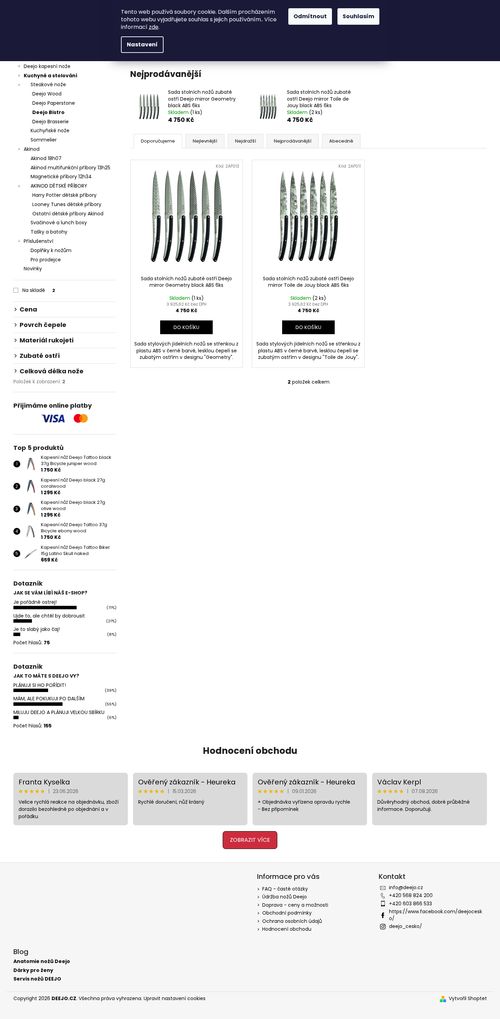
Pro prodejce (46, 259)
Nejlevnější (205, 141)
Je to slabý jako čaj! (36, 629)
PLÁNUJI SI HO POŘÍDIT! (39, 685)
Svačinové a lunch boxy (59, 222)
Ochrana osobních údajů (292, 921)
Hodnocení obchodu (250, 751)
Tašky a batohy (49, 231)
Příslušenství (38, 241)
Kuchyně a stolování (50, 75)
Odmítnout (310, 16)
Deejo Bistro (48, 112)
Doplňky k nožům (51, 250)
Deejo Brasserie (50, 121)
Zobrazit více (250, 840)
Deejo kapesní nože (47, 66)
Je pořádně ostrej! (35, 602)
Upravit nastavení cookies (174, 998)
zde (153, 27)
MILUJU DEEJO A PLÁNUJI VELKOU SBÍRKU (58, 712)
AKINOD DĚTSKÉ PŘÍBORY (59, 185)
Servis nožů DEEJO (37, 979)
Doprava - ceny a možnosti (295, 905)
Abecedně (341, 141)
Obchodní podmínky (287, 912)
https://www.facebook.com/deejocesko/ (435, 914)
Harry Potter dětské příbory (64, 195)
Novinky (33, 268)
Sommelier (44, 139)
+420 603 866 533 (410, 903)
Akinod (32, 149)
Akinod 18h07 (46, 158)
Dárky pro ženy (33, 970)
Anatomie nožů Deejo (41, 961)
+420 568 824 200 (411, 895)
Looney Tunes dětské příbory (66, 204)
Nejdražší (245, 141)
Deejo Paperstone (53, 103)
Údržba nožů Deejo (284, 896)
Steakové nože (48, 84)
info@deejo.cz (406, 887)
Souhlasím (358, 16)
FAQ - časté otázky (285, 888)
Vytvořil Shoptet (468, 998)
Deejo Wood (47, 93)
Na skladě (38, 290)
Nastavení (142, 44)
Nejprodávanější (292, 141)
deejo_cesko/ (405, 926)
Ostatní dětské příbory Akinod (67, 213)
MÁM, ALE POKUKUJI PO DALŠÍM (49, 698)
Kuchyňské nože (50, 130)
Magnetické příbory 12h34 (61, 176)
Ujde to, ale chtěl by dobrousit (49, 615)
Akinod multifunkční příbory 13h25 (70, 167)
